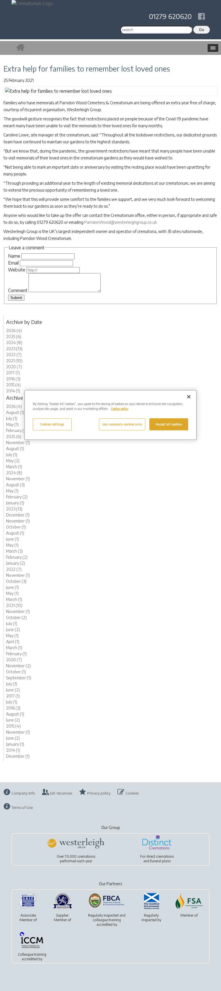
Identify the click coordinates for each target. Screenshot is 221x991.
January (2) (15, 563)
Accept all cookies (169, 424)
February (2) (17, 496)
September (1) (18, 677)
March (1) (14, 466)
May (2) (13, 460)
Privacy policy (98, 793)
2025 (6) (13, 336)
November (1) (18, 442)
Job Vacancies (61, 793)
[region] (110, 415)
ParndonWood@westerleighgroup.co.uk (120, 222)
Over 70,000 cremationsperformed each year (76, 858)
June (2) (13, 629)
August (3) (15, 484)
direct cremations (160, 856)
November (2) (18, 665)
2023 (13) (14, 348)
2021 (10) (14, 360)
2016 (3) (13, 378)
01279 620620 (170, 16)
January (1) (15, 502)
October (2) (16, 617)
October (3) (16, 581)
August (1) (15, 412)
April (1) (12, 641)
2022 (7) (14, 354)
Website (16, 270)
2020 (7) (14, 366)
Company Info (23, 793)
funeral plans (160, 861)
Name (14, 256)
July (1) (11, 418)
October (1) (16, 527)
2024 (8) (14, 342)
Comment (17, 290)
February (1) (16, 430)
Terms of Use (22, 807)
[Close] (188, 396)
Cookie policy (119, 408)
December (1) (18, 514)
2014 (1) (13, 390)
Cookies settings (52, 424)
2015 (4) (13, 384)
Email (13, 263)
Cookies (132, 793)
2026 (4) (14, 330)
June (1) (12, 539)
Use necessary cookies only (122, 424)
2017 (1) (13, 372)
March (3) (14, 551)
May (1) (12, 424)
